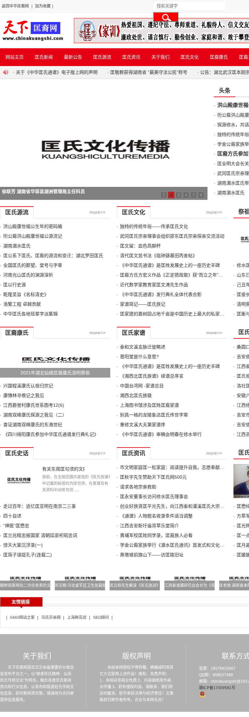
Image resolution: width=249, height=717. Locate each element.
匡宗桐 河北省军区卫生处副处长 (82, 585)
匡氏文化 (190, 57)
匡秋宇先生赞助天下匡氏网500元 (153, 477)
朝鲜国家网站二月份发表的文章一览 (31, 585)
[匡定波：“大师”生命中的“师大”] (104, 91)
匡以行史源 (14, 284)
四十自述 (12, 515)
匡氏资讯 (131, 57)
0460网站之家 (22, 617)
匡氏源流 (102, 57)
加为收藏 (43, 6)
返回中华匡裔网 (15, 6)
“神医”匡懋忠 (16, 525)
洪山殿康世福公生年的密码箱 (32, 226)
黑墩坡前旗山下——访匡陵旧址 (152, 554)
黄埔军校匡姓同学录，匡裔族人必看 (156, 535)
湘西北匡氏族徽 (136, 395)
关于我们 (160, 57)
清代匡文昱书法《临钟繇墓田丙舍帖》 (158, 255)
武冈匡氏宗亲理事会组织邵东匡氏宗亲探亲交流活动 (172, 236)
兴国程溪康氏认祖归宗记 (28, 385)
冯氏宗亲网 (51, 617)
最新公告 (73, 57)
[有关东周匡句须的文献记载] (18, 496)
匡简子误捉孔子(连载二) (27, 554)
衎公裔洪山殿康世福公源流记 (32, 236)
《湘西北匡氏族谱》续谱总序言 (152, 376)
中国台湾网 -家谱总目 (142, 385)
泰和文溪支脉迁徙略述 (142, 346)
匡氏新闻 (44, 57)
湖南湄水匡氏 (230, 192)
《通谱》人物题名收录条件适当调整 (156, 515)
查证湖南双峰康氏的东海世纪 (32, 424)
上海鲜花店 (77, 617)
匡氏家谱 (133, 333)
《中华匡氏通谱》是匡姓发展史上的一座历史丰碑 (170, 265)
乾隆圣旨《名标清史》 (26, 294)
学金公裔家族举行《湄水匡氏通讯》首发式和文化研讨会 (176, 545)
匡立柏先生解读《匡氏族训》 (135, 585)
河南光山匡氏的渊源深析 (28, 275)
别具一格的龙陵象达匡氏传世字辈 (154, 414)
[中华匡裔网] (32, 41)
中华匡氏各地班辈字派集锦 (30, 313)
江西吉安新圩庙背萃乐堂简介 (149, 525)
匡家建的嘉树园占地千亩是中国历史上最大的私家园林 (174, 313)
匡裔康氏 (219, 57)
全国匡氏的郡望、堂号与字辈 (32, 265)
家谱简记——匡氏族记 (142, 304)
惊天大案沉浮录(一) (23, 545)
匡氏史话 (17, 453)
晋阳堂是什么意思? (139, 356)
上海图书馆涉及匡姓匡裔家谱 (149, 405)
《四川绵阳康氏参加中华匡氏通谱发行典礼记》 (51, 434)
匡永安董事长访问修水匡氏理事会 (154, 496)
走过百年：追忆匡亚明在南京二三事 (39, 506)
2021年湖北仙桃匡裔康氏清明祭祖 (55, 372)
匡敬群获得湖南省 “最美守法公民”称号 (148, 72)
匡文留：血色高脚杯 (140, 245)
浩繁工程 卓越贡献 (22, 304)
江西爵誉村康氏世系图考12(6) (33, 405)
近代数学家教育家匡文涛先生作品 (154, 284)
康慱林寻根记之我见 (23, 395)
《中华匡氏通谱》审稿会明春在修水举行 (161, 434)
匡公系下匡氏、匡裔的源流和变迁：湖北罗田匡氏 (53, 255)
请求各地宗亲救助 (138, 486)
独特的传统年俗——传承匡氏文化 (154, 226)
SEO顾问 (101, 617)
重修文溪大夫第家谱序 (142, 424)
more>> (97, 212)
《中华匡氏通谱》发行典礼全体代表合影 (161, 294)
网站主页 (15, 57)
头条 (225, 90)
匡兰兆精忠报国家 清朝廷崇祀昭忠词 (40, 535)
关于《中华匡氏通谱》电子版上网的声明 (57, 72)
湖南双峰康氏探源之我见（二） (35, 414)
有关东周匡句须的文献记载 (63, 469)
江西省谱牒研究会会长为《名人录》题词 (199, 585)
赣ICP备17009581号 (217, 688)
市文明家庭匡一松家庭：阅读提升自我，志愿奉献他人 (174, 467)
